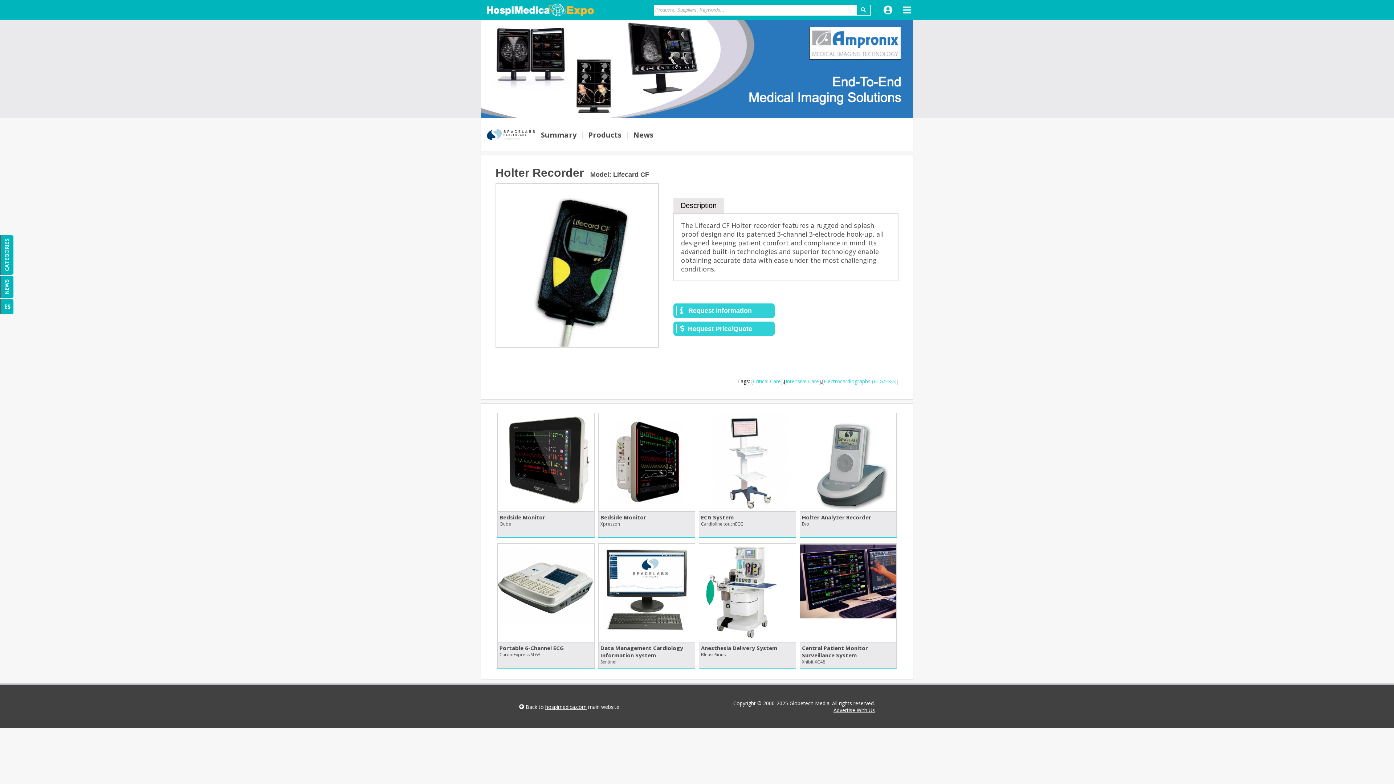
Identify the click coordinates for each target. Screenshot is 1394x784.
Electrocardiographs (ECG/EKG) (860, 381)
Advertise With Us (854, 710)
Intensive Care (802, 381)
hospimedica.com (566, 706)
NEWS (6, 286)
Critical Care (767, 381)
